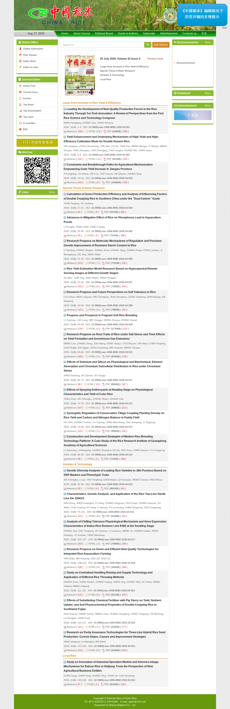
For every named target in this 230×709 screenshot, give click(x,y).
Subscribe (149, 33)
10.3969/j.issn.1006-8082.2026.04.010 (112, 352)
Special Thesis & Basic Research (117, 70)
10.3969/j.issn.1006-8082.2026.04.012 (112, 403)
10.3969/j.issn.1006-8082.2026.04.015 (112, 484)
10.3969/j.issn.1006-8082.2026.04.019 (114, 590)
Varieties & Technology (112, 75)
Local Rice (105, 79)
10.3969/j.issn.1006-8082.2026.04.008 (112, 305)
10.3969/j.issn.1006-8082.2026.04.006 (112, 258)
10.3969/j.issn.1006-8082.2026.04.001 (109, 127)
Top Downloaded (32, 110)
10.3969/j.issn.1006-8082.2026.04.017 (114, 539)
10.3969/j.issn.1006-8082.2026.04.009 (112, 324)
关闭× (212, 47)
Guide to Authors (128, 33)
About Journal (81, 33)
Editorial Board (104, 33)
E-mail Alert (29, 123)
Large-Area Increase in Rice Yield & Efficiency (124, 66)
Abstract (71, 131)
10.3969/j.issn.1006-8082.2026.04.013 (112, 426)
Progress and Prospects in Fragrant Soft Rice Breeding (102, 315)
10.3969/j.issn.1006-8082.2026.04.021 (114, 646)
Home (64, 33)
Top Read (28, 104)
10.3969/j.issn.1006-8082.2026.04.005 (112, 231)
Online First (29, 86)
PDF (109, 131)
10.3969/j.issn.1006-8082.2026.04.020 (114, 622)
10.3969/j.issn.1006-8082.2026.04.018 (114, 563)
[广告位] (193, 115)
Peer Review (30, 55)
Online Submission (33, 48)
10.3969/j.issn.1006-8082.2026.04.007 (112, 282)
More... (53, 192)
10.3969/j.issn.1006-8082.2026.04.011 (111, 380)
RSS (25, 129)
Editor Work (29, 61)
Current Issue (30, 92)
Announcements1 (185, 58)
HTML (92, 131)
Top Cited (28, 117)
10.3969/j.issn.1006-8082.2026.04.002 (109, 154)
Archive (27, 98)
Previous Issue (155, 58)
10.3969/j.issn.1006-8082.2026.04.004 (112, 207)
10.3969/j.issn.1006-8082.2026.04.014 (112, 454)
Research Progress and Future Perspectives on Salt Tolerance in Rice (111, 292)
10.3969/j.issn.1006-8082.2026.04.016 (113, 511)
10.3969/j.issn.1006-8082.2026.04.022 (114, 680)
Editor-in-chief (30, 67)
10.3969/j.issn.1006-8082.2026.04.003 (112, 178)
